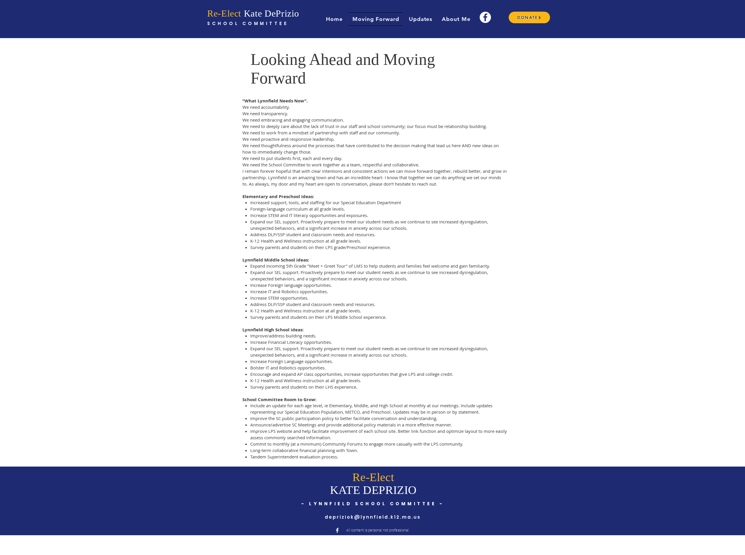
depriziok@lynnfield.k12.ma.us (373, 517)
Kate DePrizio (270, 13)
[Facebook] (485, 17)
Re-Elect (224, 13)
